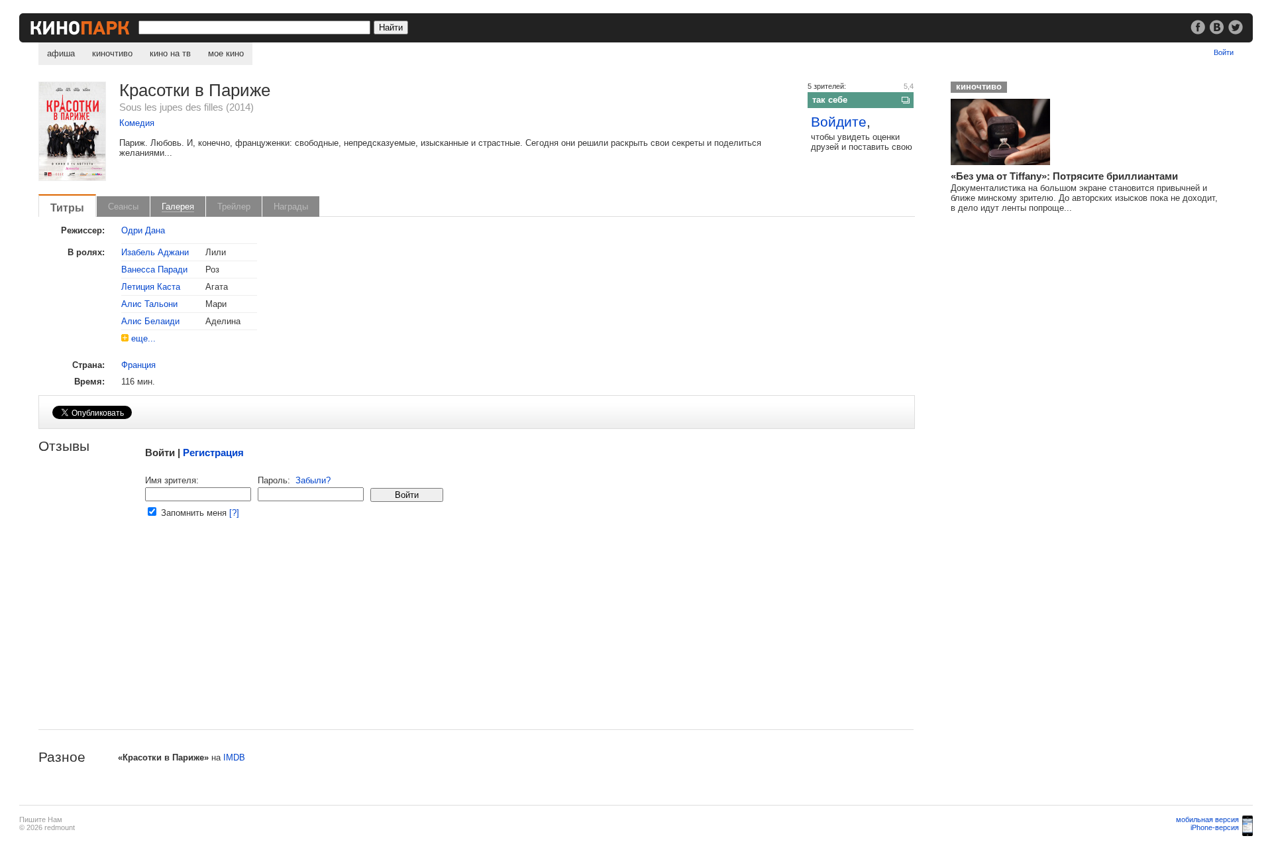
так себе (829, 100)
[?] (234, 513)
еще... (143, 338)
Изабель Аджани (155, 252)
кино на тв (170, 53)
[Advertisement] (435, 636)
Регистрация (213, 452)
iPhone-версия (1215, 827)
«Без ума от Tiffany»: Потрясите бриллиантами (1064, 176)
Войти (1224, 52)
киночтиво (112, 53)
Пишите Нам (40, 819)
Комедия (136, 123)
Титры (67, 207)
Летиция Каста (150, 287)
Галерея (178, 207)
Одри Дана (143, 230)
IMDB (234, 757)
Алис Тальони (149, 304)
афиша (61, 53)
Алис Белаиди (150, 321)
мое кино (226, 53)
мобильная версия (1207, 819)
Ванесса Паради (154, 269)
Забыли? (313, 480)
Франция (138, 365)
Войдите (839, 121)
